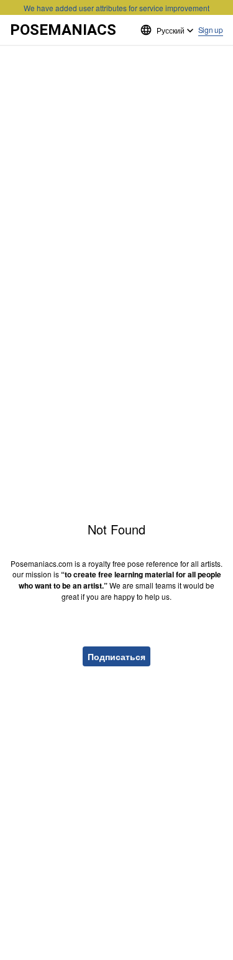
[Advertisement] (116, 87)
